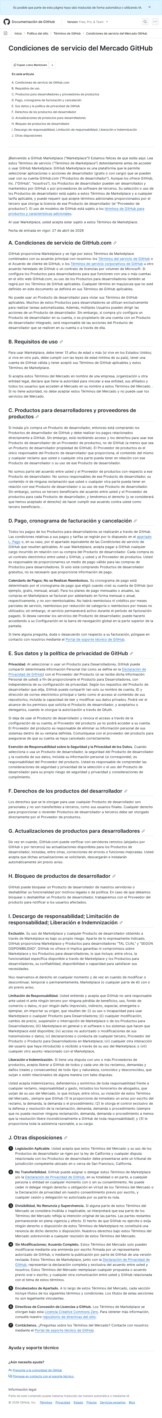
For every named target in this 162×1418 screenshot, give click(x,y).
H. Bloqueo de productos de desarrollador (59, 876)
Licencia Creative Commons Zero (71, 1312)
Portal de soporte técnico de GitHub (95, 639)
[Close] (150, 6)
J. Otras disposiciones (35, 1138)
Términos (46, 1402)
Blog (132, 1402)
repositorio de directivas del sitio (69, 1317)
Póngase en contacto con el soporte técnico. (43, 1376)
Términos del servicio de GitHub (124, 259)
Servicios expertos (113, 1402)
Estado (78, 1402)
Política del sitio (37, 33)
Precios (91, 1402)
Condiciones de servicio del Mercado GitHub (116, 33)
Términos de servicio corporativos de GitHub (107, 264)
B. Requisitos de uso (33, 342)
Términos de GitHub (67, 33)
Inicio (18, 33)
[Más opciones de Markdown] (52, 65)
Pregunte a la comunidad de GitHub (37, 1370)
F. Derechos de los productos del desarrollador (65, 791)
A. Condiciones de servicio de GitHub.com (60, 243)
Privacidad (62, 1402)
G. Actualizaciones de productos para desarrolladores (74, 831)
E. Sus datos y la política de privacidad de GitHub (68, 653)
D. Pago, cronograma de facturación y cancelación (70, 521)
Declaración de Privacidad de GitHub (55, 1177)
